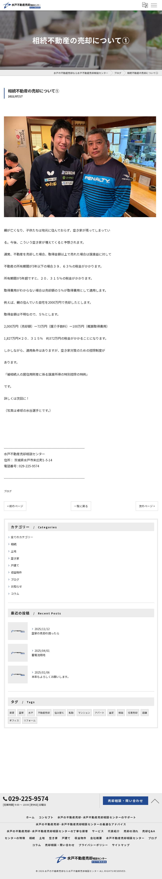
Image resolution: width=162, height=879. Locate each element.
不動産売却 (44, 712)
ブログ (8, 491)
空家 (21, 712)
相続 (13, 544)
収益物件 (16, 572)
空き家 (15, 558)
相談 (121, 712)
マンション (84, 712)
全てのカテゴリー (22, 537)
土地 (13, 551)
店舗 (144, 712)
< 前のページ (15, 506)
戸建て (15, 565)
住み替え (59, 712)
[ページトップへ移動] (155, 801)
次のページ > (147, 506)
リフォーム (30, 720)
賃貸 (11, 712)
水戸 (30, 712)
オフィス (14, 720)
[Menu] (153, 5)
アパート (99, 712)
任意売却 (133, 712)
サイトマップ (121, 845)
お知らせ (16, 586)
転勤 (71, 712)
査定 (111, 712)
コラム (15, 593)
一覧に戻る (81, 506)
